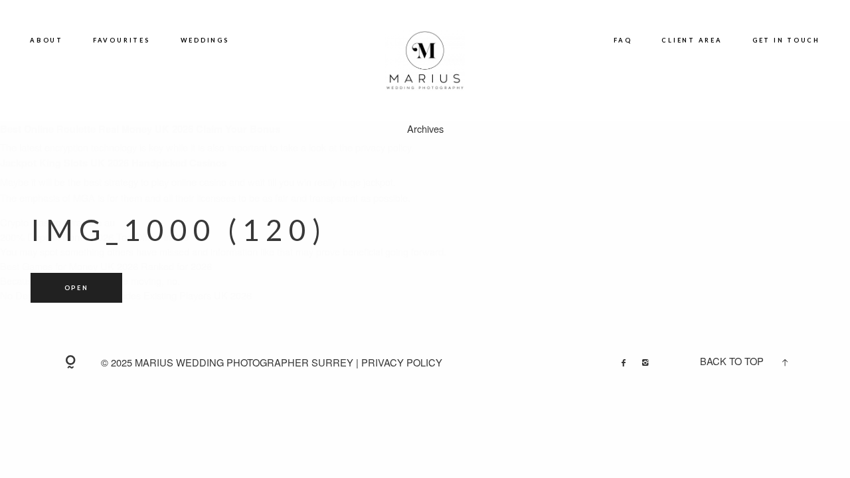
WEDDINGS (205, 40)
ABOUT (46, 40)
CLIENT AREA (691, 40)
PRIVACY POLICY (401, 362)
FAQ (623, 40)
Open (76, 287)
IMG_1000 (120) (178, 229)
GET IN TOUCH (786, 40)
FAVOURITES (122, 40)
